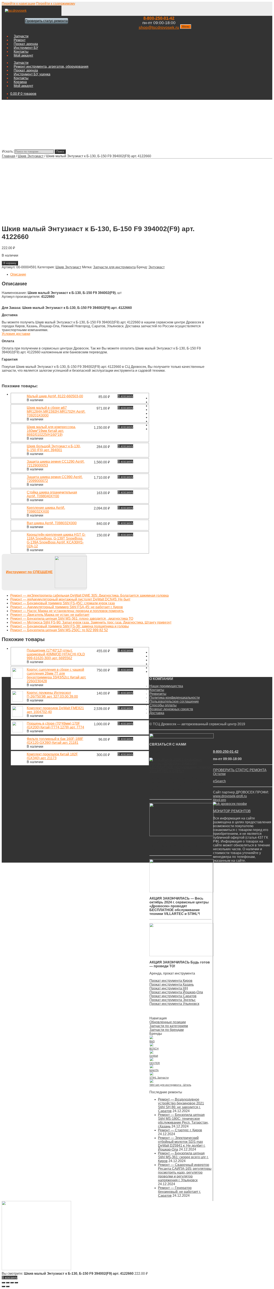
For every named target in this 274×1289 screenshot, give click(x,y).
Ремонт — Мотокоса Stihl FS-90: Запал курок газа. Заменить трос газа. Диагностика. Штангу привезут (90, 622)
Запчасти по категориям (168, 1026)
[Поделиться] (7, 1282)
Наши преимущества (166, 686)
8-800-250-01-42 (158, 18)
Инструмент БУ (26, 48)
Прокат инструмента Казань (171, 984)
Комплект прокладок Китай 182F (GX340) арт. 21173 (52, 756)
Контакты (21, 51)
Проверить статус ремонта (46, 21)
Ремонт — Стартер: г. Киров (180, 1130)
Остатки (219, 774)
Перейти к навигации (18, 3)
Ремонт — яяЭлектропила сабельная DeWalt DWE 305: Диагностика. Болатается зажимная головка (89, 595)
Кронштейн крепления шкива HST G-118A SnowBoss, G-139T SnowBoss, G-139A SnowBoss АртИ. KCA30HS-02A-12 (56, 540)
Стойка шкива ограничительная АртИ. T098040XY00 (52, 494)
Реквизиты (157, 694)
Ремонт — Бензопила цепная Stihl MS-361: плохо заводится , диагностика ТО (71, 618)
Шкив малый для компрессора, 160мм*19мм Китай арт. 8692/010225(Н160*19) (51, 430)
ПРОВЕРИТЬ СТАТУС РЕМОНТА (240, 770)
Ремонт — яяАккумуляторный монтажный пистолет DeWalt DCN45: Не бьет (70, 599)
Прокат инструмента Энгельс (172, 1000)
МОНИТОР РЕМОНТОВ (232, 811)
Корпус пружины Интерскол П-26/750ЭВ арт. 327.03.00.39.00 (52, 694)
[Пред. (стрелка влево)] (3, 1286)
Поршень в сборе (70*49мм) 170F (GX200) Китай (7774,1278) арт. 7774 (55, 725)
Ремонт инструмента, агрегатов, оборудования (51, 66)
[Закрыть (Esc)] (3, 1282)
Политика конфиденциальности (174, 697)
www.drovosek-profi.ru (230, 796)
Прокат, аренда (26, 44)
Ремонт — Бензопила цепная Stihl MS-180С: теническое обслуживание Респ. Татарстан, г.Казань (183, 1120)
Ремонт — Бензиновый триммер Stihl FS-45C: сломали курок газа (62, 603)
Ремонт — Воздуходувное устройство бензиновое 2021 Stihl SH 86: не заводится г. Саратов (181, 1105)
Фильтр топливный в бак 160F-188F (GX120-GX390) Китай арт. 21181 (55, 740)
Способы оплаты (163, 705)
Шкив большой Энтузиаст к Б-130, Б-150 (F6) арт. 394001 (54, 448)
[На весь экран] (12, 1282)
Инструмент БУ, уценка (32, 74)
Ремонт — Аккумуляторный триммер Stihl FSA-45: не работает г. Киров (66, 607)
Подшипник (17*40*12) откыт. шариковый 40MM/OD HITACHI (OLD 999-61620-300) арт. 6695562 (56, 654)
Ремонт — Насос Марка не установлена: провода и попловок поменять (67, 611)
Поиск (60, 151)
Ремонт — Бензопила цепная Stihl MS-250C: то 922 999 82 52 (59, 630)
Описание (18, 274)
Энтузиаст (156, 267)
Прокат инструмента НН (168, 988)
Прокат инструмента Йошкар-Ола (176, 992)
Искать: (8, 151)
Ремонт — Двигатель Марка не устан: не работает (49, 615)
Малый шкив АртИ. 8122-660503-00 (55, 396)
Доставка (156, 713)
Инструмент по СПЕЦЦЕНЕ (29, 572)
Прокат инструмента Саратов (173, 996)
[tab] (107, 274)
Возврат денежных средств (171, 709)
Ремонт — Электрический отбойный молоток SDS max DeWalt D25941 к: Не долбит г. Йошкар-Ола (181, 1143)
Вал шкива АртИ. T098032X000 (52, 523)
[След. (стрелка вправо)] (7, 1286)
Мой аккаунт (23, 55)
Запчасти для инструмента (114, 267)
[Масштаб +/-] (16, 1282)
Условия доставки (16, 334)
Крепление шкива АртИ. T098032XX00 (46, 509)
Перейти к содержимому (55, 3)
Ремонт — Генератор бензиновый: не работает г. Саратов (179, 1191)
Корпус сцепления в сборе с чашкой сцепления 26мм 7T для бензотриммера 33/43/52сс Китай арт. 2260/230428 (56, 675)
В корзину (9, 263)
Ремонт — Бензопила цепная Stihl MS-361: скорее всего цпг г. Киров (183, 1157)
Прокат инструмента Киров (170, 980)
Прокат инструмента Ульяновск (174, 1004)
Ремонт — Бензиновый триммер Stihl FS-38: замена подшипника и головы (69, 626)
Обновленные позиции (167, 1022)
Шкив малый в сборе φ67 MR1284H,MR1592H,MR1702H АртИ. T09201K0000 (56, 411)
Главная (8, 156)
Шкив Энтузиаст (30, 156)
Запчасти (21, 36)
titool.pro (219, 800)
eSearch (219, 781)
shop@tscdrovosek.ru (159, 27)
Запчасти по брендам (166, 1030)
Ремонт (19, 40)
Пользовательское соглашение (174, 701)
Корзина (20, 82)
